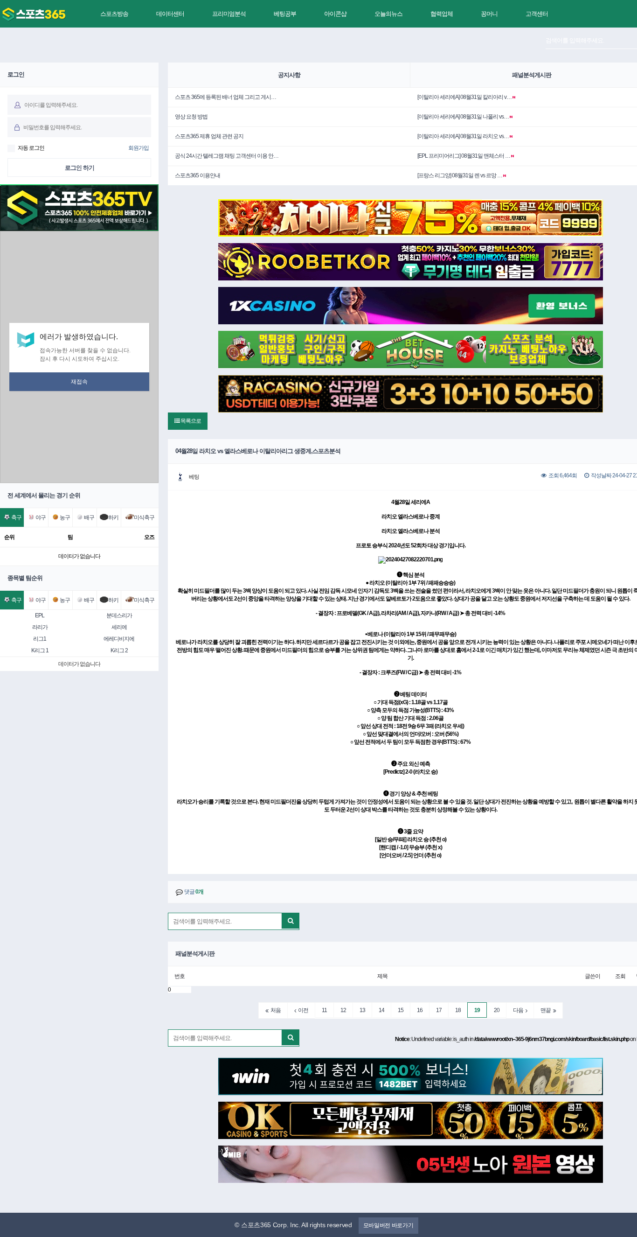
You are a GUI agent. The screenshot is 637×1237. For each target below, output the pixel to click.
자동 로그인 (31, 148)
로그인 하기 (79, 167)
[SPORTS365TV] (34, 14)
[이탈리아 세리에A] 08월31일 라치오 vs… (463, 136)
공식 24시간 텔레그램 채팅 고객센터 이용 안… (226, 156)
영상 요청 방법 (191, 116)
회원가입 (138, 148)
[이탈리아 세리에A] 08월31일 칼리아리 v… (464, 97)
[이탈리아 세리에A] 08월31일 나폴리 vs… (463, 116)
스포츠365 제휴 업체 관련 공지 (209, 136)
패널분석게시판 (531, 74)
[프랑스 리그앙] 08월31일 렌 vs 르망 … (459, 175)
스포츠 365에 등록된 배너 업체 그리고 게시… (225, 97)
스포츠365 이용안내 (197, 175)
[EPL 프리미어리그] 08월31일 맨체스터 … (463, 156)
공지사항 (289, 74)
